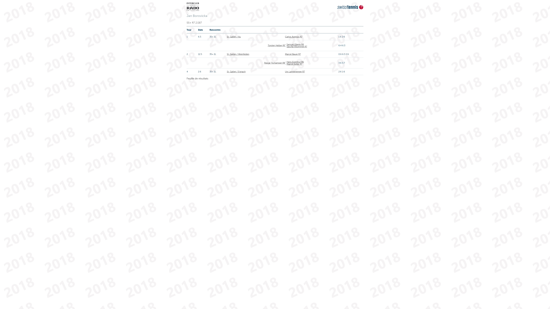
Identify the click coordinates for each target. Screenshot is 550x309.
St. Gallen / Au (234, 37)
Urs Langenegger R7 (295, 72)
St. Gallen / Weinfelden (238, 54)
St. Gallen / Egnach (236, 72)
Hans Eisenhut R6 (295, 62)
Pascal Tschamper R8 (274, 63)
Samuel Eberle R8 (295, 44)
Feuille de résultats (197, 78)
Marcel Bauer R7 (293, 54)
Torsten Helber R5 (276, 45)
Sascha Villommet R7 (297, 46)
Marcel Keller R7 (294, 64)
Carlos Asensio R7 (293, 37)
